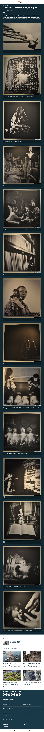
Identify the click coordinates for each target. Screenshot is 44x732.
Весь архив (39, 686)
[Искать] (30, 730)
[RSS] (20, 694)
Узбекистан (25, 724)
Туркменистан (26, 722)
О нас (4, 702)
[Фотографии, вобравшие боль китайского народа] (6, 643)
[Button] (6, 13)
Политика (5, 715)
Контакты (5, 704)
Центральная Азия (6, 713)
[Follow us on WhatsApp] (14, 694)
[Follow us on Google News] (17, 694)
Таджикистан (5, 726)
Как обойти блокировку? (28, 702)
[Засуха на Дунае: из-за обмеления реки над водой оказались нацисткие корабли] (12, 656)
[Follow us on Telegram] (12, 694)
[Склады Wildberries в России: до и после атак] (32, 675)
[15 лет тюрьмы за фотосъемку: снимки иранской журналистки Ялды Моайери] (32, 656)
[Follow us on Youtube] (4, 694)
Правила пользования (27, 704)
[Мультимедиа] (14, 730)
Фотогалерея (6, 5)
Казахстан (5, 722)
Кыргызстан (5, 724)
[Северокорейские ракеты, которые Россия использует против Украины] (12, 675)
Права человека (26, 713)
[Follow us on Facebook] (9, 694)
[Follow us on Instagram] (6, 694)
